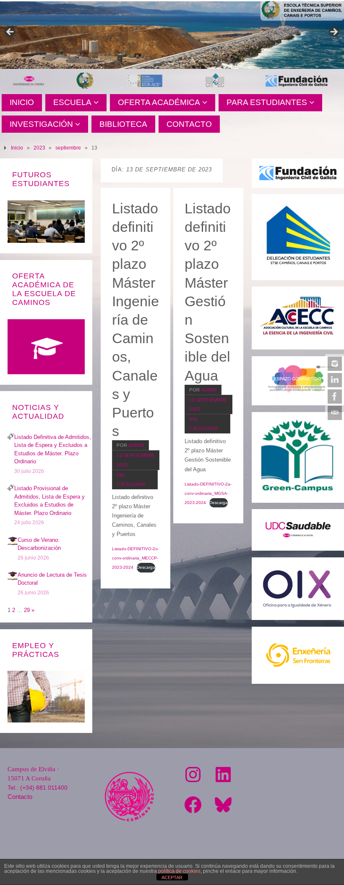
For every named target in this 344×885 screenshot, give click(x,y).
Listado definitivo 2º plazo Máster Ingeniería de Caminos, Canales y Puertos (135, 319)
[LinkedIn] (335, 380)
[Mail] (335, 413)
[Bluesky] (223, 805)
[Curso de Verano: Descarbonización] (13, 544)
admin (136, 445)
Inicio (17, 147)
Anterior (10, 32)
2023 (39, 147)
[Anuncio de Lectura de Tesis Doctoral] (13, 579)
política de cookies (179, 871)
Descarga (146, 567)
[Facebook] (335, 396)
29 (27, 610)
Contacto (20, 796)
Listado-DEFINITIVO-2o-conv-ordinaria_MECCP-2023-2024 (135, 558)
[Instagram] (335, 364)
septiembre (68, 147)
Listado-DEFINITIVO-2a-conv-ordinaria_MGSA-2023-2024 (208, 493)
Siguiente (333, 32)
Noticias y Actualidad (38, 411)
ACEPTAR (172, 877)
